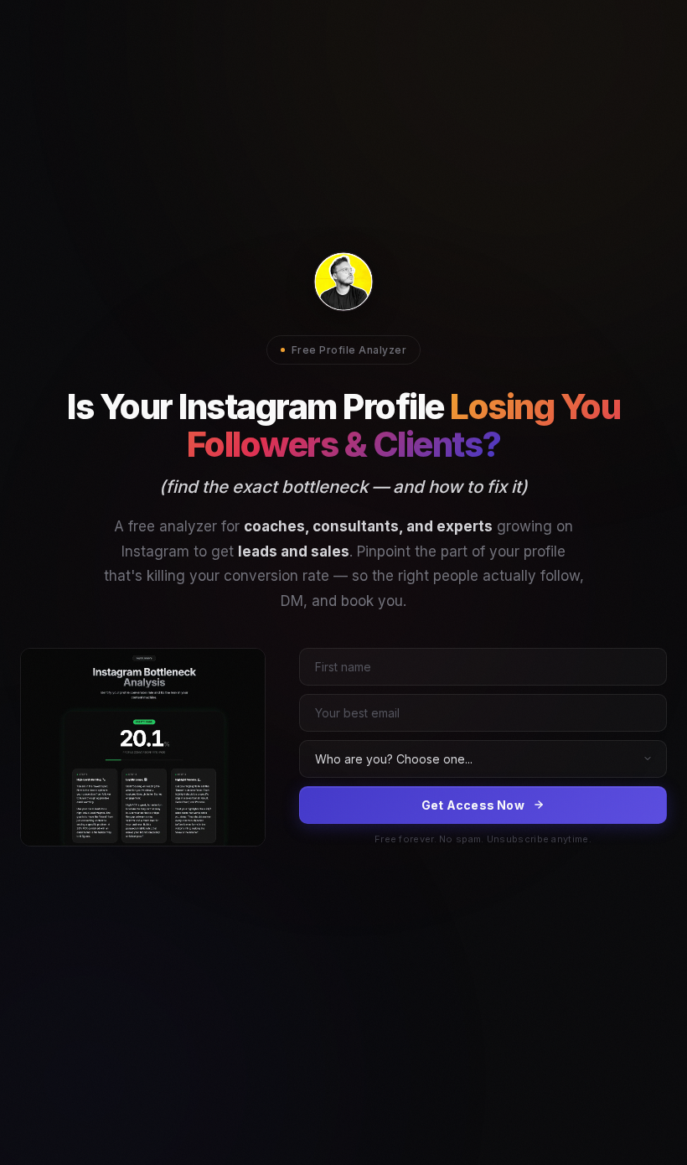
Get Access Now (472, 805)
